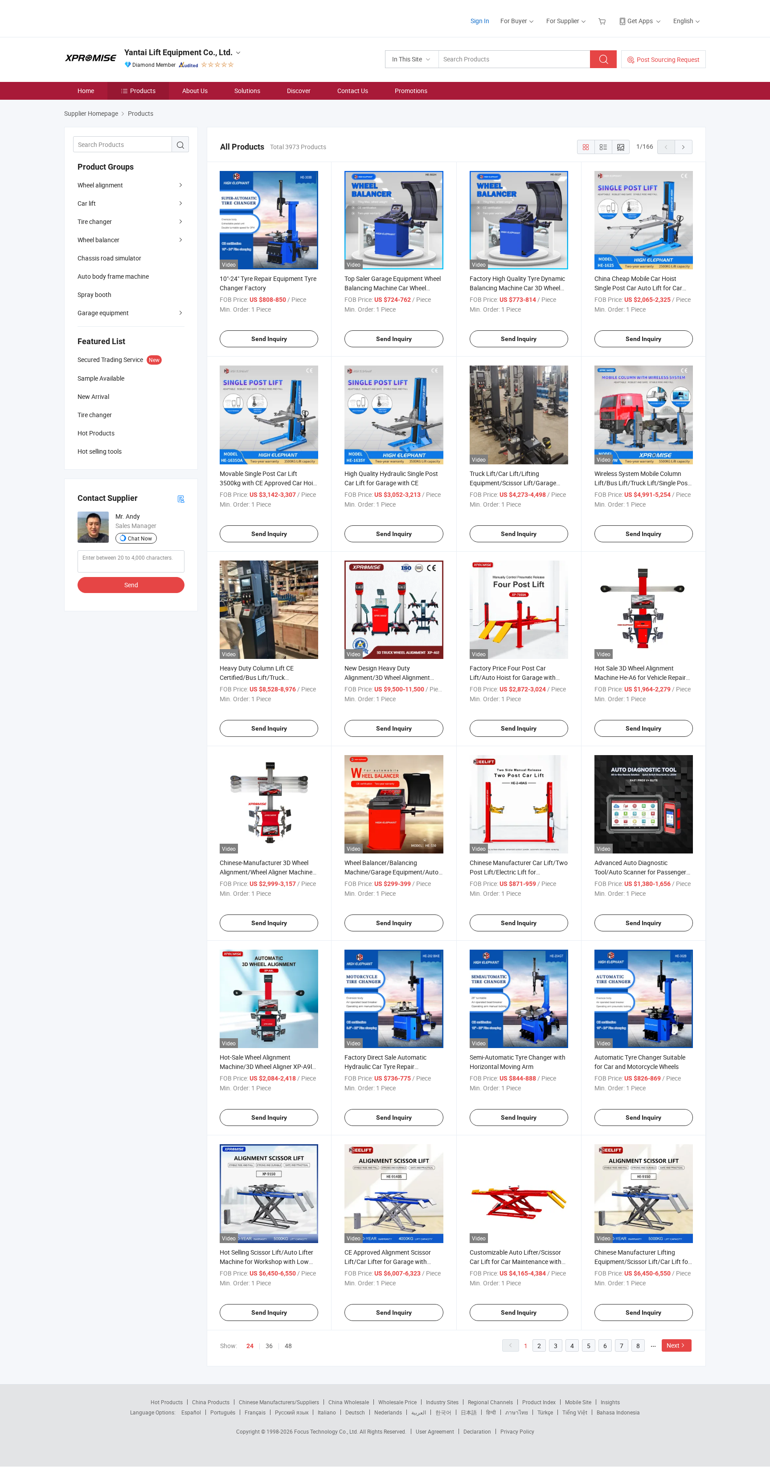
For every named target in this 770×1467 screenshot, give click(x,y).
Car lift (87, 203)
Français (255, 1412)
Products (143, 90)
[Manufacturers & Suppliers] (121, 17)
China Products (210, 1402)
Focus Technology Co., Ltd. (327, 1431)
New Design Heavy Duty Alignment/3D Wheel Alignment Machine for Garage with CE (387, 677)
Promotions (411, 90)
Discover (299, 90)
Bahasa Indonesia (618, 1412)
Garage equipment (103, 313)
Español (191, 1412)
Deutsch (355, 1412)
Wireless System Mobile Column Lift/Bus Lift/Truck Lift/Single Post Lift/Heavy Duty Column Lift (642, 482)
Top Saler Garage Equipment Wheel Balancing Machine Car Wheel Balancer (392, 287)
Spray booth (94, 294)
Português (222, 1412)
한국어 (443, 1412)
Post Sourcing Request (668, 59)
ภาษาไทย (516, 1412)
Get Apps (640, 20)
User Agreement (435, 1431)
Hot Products (167, 1402)
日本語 (469, 1412)
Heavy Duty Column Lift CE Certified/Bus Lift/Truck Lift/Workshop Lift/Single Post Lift (267, 677)
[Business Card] (180, 498)
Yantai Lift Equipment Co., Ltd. (178, 52)
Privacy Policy (517, 1431)
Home (86, 90)
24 (250, 1345)
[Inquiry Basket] (603, 20)
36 (269, 1345)
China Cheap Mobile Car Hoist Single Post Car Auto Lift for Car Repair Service (638, 287)
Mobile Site (578, 1402)
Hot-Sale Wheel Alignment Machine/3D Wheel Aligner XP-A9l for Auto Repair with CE (266, 1066)
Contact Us (352, 90)
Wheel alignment (100, 185)
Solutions (247, 90)
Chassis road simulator (109, 258)
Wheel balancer (98, 240)
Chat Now (140, 538)
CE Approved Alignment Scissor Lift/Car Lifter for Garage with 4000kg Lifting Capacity (387, 1261)
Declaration (477, 1431)
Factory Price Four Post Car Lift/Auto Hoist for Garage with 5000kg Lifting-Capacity (513, 677)
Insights (610, 1402)
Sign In (480, 20)
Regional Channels (490, 1402)
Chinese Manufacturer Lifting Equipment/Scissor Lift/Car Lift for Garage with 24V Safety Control (642, 1261)
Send (131, 585)
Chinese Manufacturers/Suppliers (279, 1402)
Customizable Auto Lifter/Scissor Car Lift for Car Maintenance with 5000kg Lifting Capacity (515, 1261)
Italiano (327, 1412)
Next (673, 1345)
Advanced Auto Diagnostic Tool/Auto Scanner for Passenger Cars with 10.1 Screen (640, 872)
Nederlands (388, 1412)
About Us (195, 90)
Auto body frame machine (113, 276)
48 (288, 1345)
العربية (418, 1412)
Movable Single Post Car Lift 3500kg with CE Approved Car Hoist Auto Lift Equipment (269, 482)
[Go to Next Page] (683, 147)
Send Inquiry (269, 338)
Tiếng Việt (574, 1412)
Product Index (539, 1402)
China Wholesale (348, 1402)
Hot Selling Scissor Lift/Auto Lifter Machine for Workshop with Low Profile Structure (266, 1261)
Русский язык (291, 1412)
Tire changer (95, 221)
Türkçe (545, 1412)
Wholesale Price (397, 1402)
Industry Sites (442, 1402)
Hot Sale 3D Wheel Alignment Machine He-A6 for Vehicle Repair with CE (640, 677)
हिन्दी (491, 1412)
